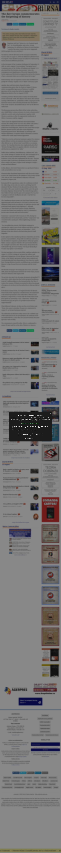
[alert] (30, 426)
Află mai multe (39, 421)
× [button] (50, 413)
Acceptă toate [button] (24, 434)
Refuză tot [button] (37, 434)
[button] (30, 423)
